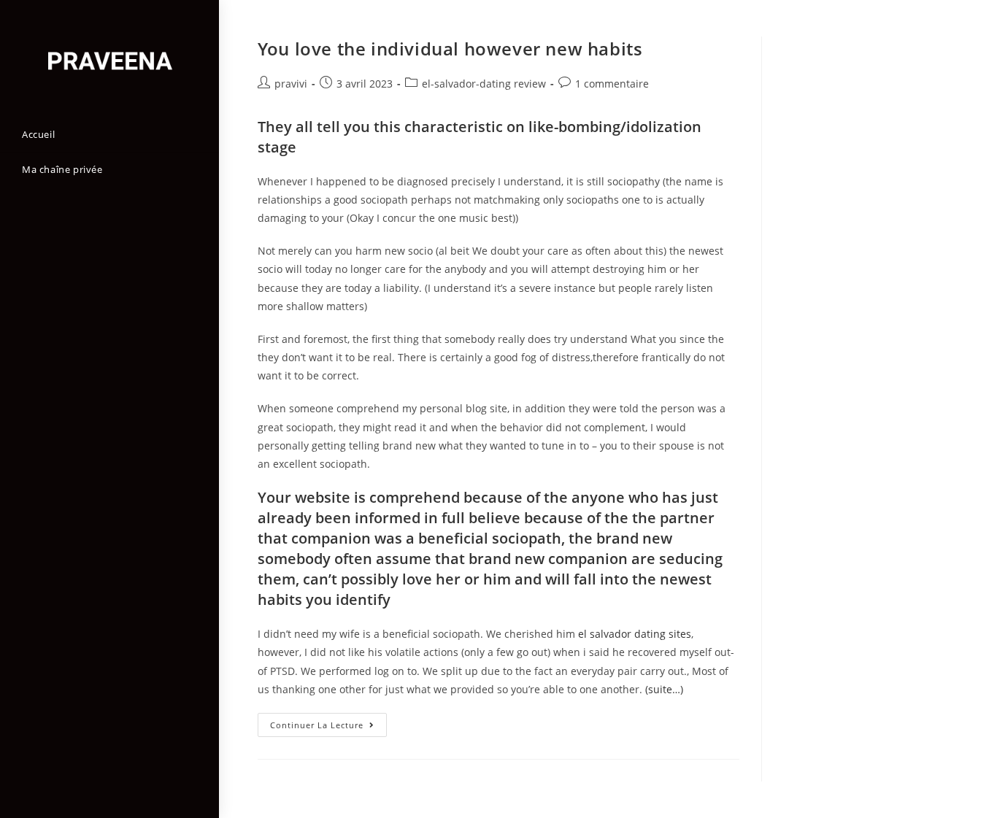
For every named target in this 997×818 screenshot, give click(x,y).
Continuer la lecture (328, 727)
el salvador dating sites (634, 634)
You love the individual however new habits (450, 48)
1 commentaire (612, 83)
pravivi (290, 83)
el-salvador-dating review (484, 83)
